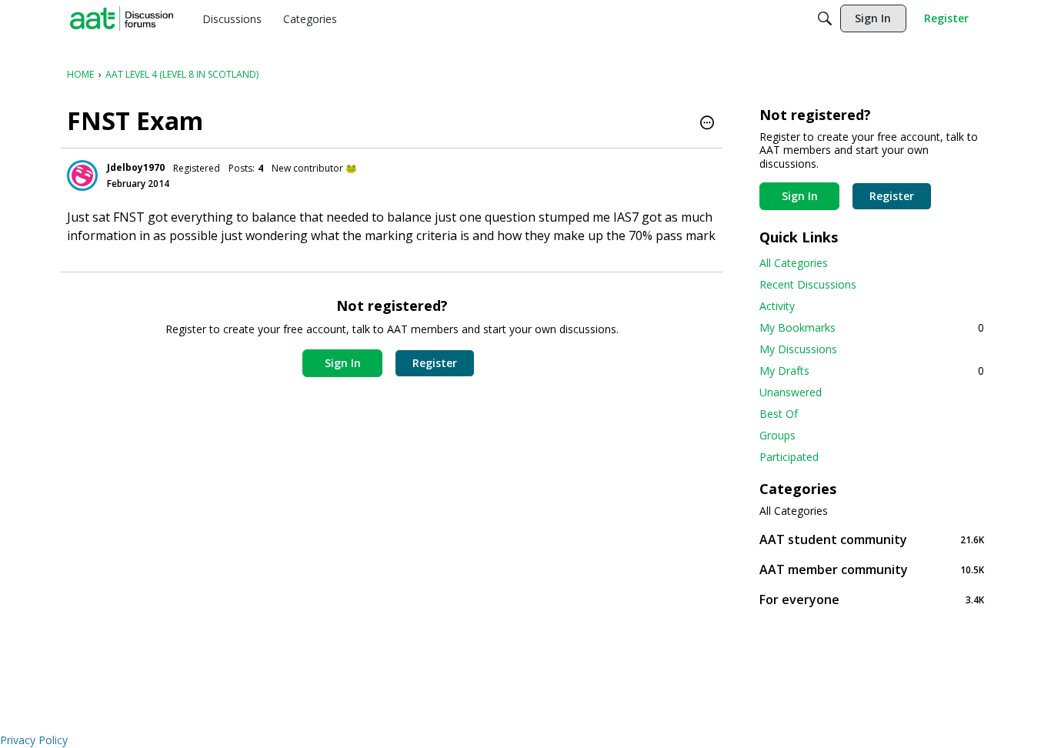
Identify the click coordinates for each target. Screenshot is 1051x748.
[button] (707, 124)
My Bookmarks (871, 327)
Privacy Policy (34, 740)
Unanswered (790, 392)
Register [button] (434, 363)
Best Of (778, 413)
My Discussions (798, 349)
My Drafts (871, 370)
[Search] (825, 18)
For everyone (871, 599)
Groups (777, 435)
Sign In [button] (343, 363)
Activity (777, 306)
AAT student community (871, 539)
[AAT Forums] (121, 18)
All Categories (793, 262)
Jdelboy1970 (136, 167)
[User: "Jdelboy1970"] (82, 175)
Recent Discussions (807, 284)
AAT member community (871, 569)
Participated (789, 456)
